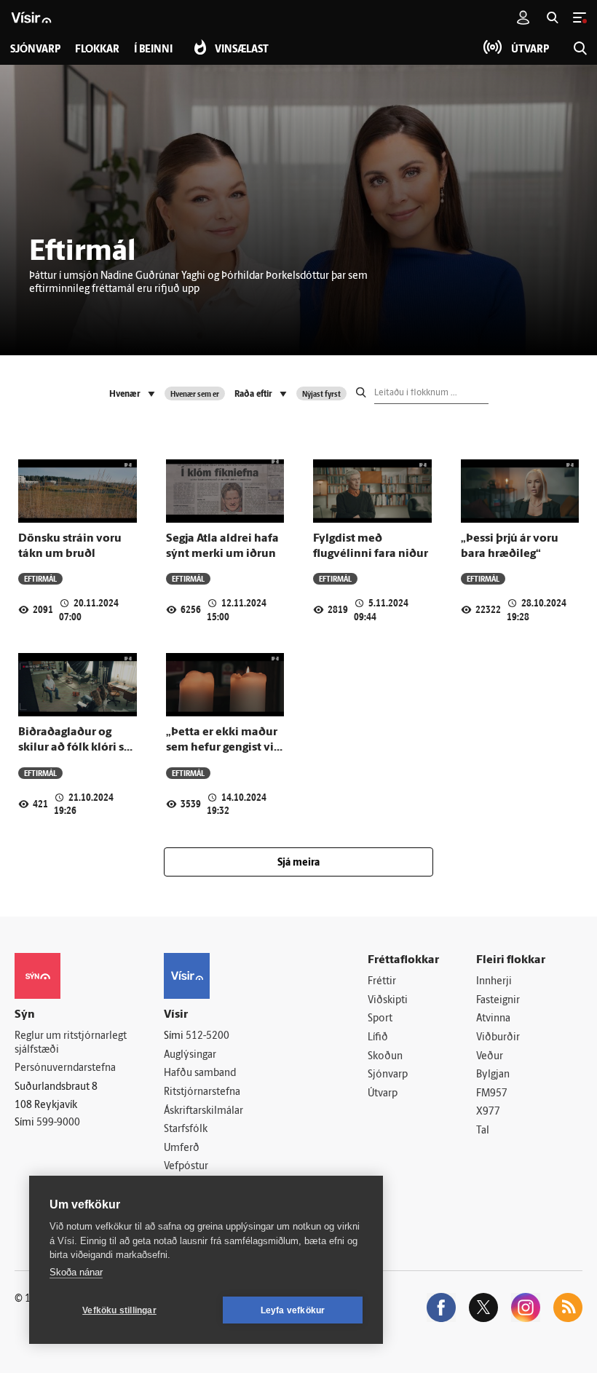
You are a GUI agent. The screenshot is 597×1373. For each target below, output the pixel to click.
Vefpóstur (186, 1166)
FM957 (491, 1093)
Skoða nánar (76, 1272)
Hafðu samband (200, 1073)
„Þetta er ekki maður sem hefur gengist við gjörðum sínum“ (223, 748)
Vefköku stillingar (119, 1310)
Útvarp (383, 1093)
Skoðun (385, 1056)
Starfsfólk (185, 1129)
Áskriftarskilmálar (203, 1111)
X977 (488, 1112)
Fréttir (382, 981)
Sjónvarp (388, 1074)
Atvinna (493, 1018)
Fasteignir (498, 1000)
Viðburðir (498, 1037)
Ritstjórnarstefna (202, 1092)
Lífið (378, 1037)
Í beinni (153, 49)
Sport (380, 1018)
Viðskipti (388, 1000)
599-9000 (58, 1122)
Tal (482, 1130)
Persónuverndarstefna (65, 1068)
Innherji (494, 981)
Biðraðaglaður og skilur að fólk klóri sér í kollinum (76, 748)
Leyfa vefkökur (293, 1310)
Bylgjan (493, 1074)
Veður (489, 1056)
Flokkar (97, 49)
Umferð (181, 1148)
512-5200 (207, 1036)
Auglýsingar (190, 1055)
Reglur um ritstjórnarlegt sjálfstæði (71, 1043)
